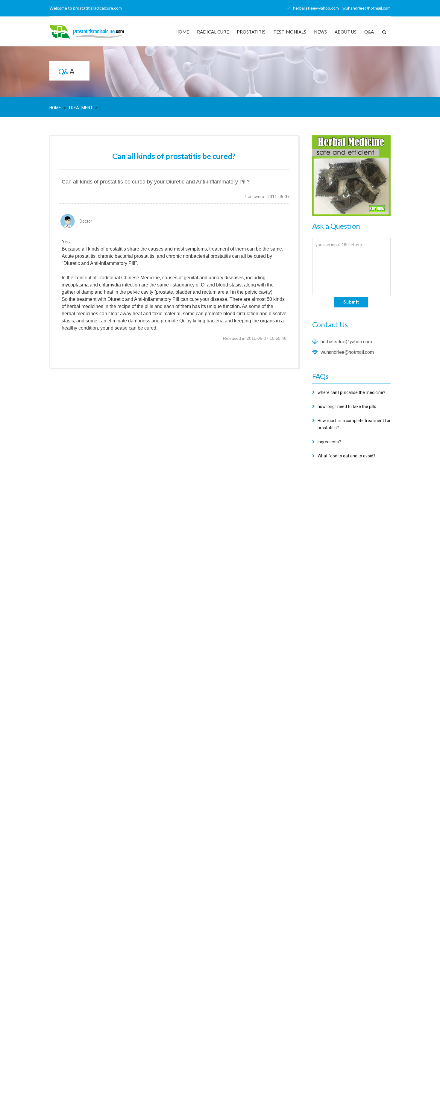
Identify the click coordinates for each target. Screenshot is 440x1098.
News (320, 31)
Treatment (80, 107)
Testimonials (289, 31)
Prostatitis (251, 31)
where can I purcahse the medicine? (351, 392)
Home (182, 31)
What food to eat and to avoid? (346, 456)
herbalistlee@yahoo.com (346, 342)
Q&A (369, 31)
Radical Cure (213, 31)
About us (345, 31)
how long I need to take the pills (347, 406)
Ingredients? (329, 441)
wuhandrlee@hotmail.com (347, 352)
